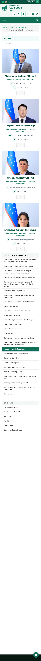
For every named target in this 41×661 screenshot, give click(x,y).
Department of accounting (13, 324)
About (8, 43)
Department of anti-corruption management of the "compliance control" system (20, 261)
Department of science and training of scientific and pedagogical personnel (17, 272)
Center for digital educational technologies (19, 320)
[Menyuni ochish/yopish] (5, 20)
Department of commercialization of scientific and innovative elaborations (20, 343)
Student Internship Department (14, 349)
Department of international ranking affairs (19, 338)
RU (33, 2)
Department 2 (9, 394)
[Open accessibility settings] (36, 655)
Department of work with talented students (19, 302)
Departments (8, 425)
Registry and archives (11, 358)
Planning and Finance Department (16, 383)
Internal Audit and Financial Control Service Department (19, 388)
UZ (29, 2)
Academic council (10, 333)
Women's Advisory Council (13, 372)
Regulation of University (12, 412)
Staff (8, 38)
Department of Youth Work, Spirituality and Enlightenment (19, 296)
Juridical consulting (11, 306)
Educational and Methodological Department (19, 277)
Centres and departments (18, 27)
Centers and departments (13, 430)
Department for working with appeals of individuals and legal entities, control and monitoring (18, 284)
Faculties (7, 421)
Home (5, 27)
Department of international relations (17, 311)
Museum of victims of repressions (16, 354)
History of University (11, 407)
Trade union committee (12, 315)
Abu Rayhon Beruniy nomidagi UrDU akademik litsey (20, 377)
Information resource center (14, 329)
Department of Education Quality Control (18, 266)
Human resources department (14, 291)
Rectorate (7, 416)
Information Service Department (15, 367)
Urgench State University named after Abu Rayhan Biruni (15, 8)
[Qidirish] (37, 20)
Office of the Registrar (12, 363)
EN (38, 2)
